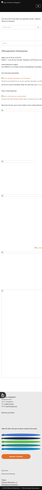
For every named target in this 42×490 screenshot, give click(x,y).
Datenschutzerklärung (8, 474)
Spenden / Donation (16, 456)
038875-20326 (9, 404)
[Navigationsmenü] (38, 6)
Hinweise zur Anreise (7, 412)
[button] (3, 435)
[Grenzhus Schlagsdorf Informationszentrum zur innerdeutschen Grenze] (10, 6)
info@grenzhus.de (11, 406)
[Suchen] (38, 27)
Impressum (4, 470)
